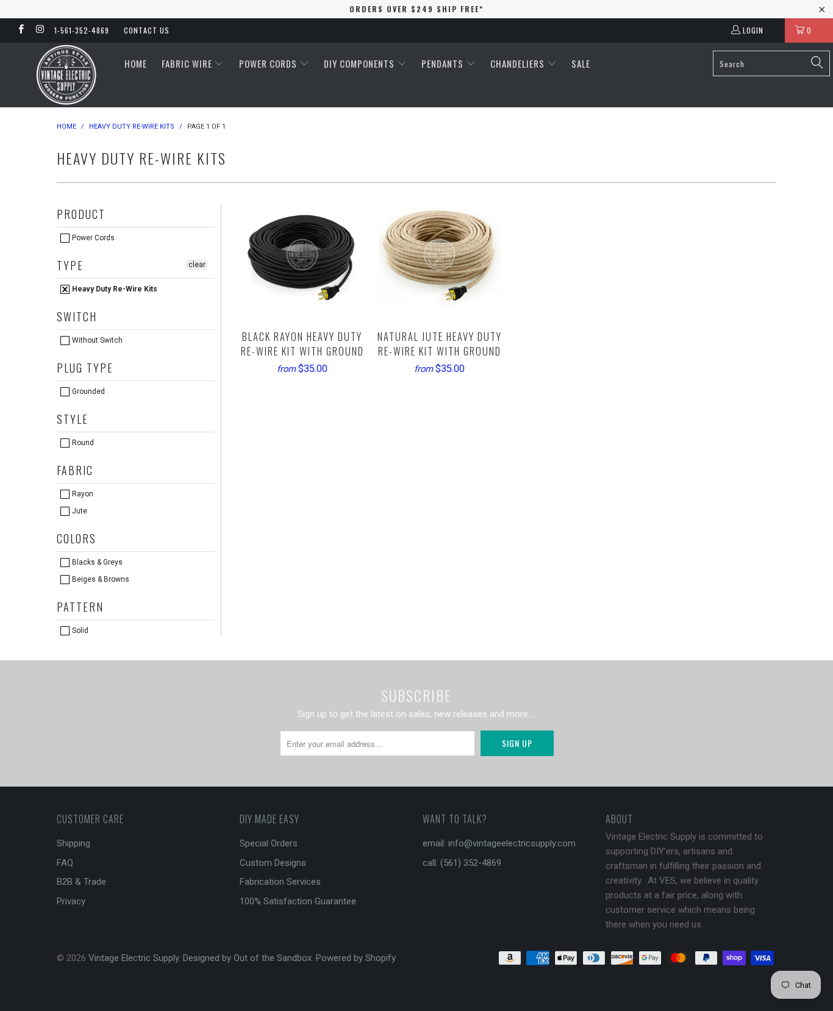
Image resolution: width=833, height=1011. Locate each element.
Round (82, 442)
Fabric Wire (188, 63)
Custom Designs (273, 862)
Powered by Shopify (356, 957)
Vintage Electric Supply (133, 957)
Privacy (71, 901)
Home (135, 63)
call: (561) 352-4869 (462, 862)
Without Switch (96, 340)
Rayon (81, 494)
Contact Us (147, 30)
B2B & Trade (81, 881)
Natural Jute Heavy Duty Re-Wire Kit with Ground (439, 254)
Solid (79, 630)
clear (197, 264)
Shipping (73, 843)
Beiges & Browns (99, 579)
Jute (78, 511)
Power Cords (269, 63)
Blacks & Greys (96, 562)
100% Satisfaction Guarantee (298, 901)
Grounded (87, 391)
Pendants (443, 63)
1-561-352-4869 (81, 30)
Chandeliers (518, 63)
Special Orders (269, 843)
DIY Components (360, 63)
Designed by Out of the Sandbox (247, 957)
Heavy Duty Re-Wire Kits (113, 289)
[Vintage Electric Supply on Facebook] (20, 30)
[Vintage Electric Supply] (67, 75)
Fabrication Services (280, 881)
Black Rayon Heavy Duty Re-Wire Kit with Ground (302, 254)
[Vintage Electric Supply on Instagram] (39, 30)
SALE (580, 63)
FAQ (65, 862)
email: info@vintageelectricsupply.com (499, 843)
